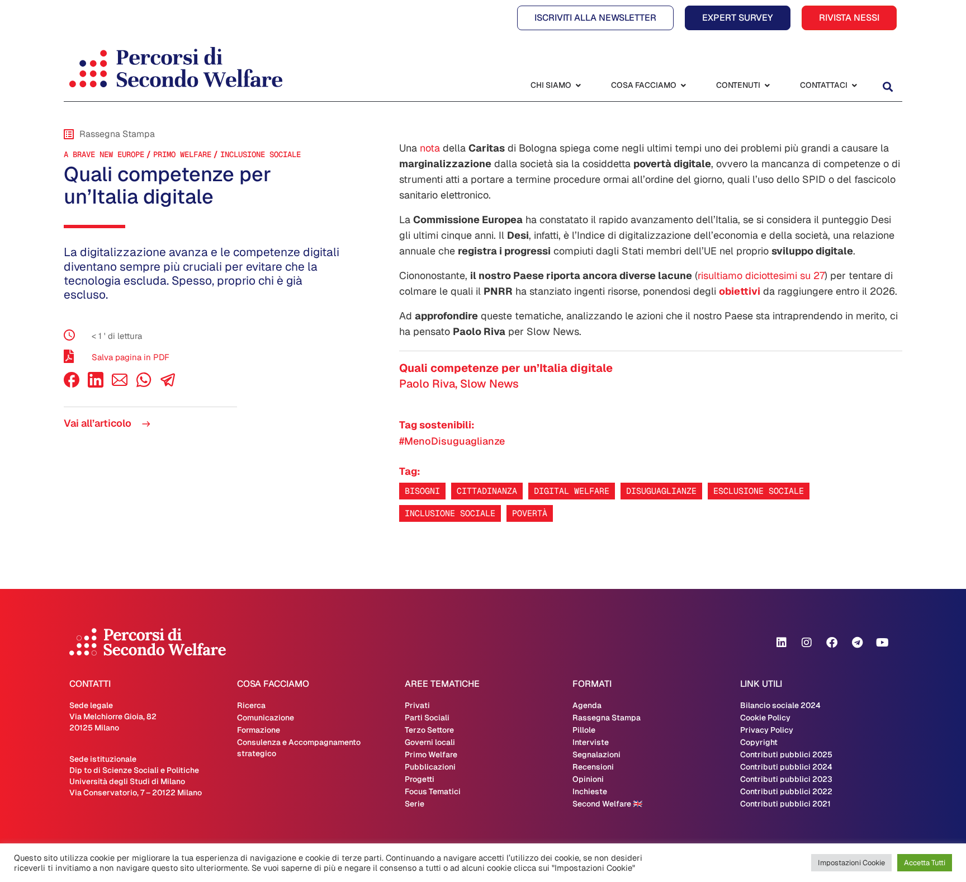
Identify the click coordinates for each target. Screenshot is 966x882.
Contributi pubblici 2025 (786, 754)
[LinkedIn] (95, 384)
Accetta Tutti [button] (924, 862)
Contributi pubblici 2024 (786, 767)
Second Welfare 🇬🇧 (607, 804)
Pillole (583, 730)
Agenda (587, 705)
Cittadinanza (487, 490)
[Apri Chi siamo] (578, 85)
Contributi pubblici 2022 (786, 791)
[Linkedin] (781, 642)
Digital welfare (571, 490)
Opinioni (588, 779)
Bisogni (422, 490)
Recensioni (593, 767)
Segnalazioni (596, 754)
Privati (417, 705)
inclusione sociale (260, 154)
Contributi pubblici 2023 (786, 779)
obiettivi (739, 291)
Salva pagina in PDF (130, 357)
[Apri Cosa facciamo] (683, 85)
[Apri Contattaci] (854, 85)
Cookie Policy (765, 718)
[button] (887, 86)
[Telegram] (857, 642)
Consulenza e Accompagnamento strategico (299, 747)
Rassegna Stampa (606, 718)
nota (430, 148)
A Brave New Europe (104, 154)
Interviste (590, 742)
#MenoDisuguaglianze (452, 441)
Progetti (419, 779)
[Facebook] (71, 384)
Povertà (529, 513)
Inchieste (589, 791)
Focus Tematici (433, 791)
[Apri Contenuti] (767, 85)
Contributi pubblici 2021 (785, 804)
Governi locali (430, 742)
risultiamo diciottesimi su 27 (761, 275)
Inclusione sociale (450, 513)
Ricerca (251, 705)
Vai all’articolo (99, 423)
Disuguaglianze (661, 490)
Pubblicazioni (430, 767)
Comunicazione (265, 718)
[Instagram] (806, 642)
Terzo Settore (429, 730)
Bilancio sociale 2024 (780, 705)
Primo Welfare (182, 154)
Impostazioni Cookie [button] (851, 862)
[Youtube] (882, 642)
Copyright (759, 742)
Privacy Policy (766, 730)
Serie (414, 804)
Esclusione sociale (758, 490)
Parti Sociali (427, 718)
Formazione (258, 730)
